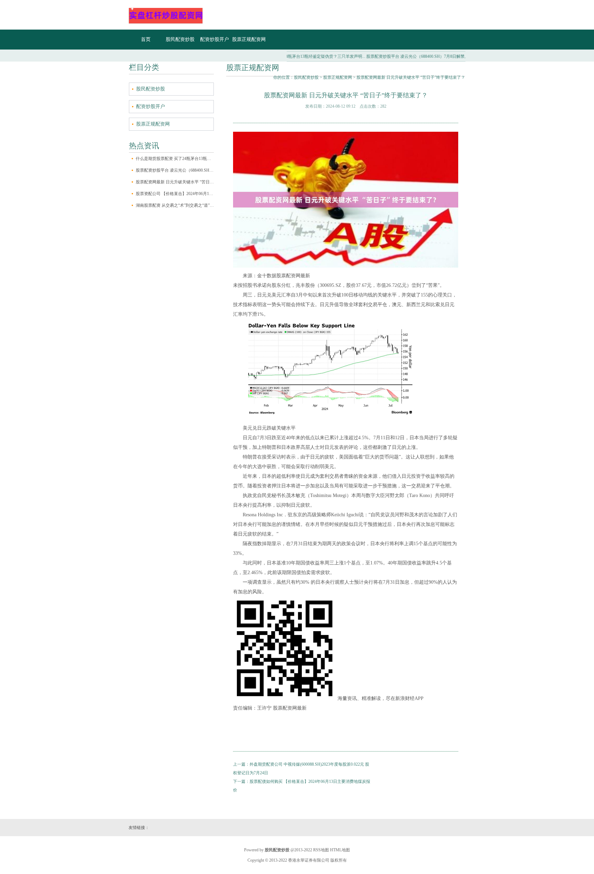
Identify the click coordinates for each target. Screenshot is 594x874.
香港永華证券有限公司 (308, 860)
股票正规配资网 (249, 39)
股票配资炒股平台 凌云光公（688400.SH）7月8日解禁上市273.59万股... (413, 56)
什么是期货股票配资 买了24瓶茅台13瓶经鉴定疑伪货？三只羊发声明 (175, 158)
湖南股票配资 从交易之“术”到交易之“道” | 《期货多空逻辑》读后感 (175, 205)
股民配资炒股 (180, 39)
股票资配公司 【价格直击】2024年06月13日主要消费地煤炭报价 (175, 193)
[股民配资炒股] (166, 22)
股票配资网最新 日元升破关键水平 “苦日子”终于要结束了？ (175, 182)
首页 (146, 39)
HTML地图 (340, 850)
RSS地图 (321, 850)
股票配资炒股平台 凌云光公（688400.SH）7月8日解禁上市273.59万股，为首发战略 (175, 170)
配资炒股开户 (214, 39)
